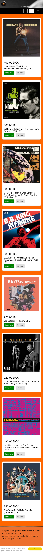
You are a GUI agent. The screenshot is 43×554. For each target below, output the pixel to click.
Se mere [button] (20, 72)
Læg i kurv (9, 72)
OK (35, 549)
